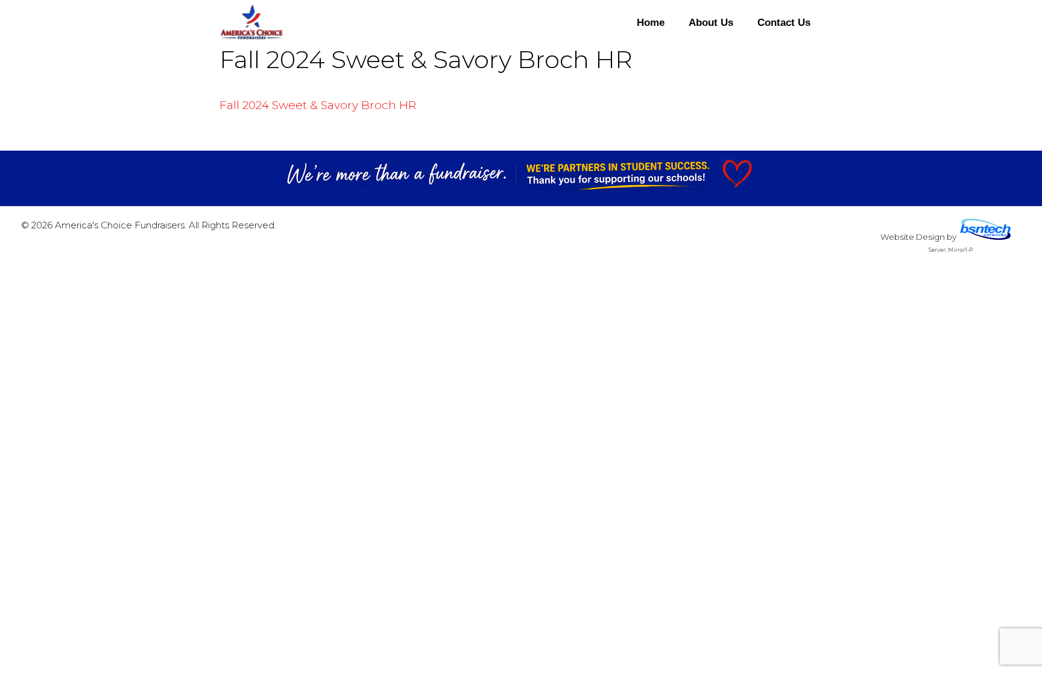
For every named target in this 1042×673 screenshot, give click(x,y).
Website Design (912, 237)
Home (651, 22)
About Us (711, 22)
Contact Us (783, 22)
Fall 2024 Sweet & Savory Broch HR (317, 105)
